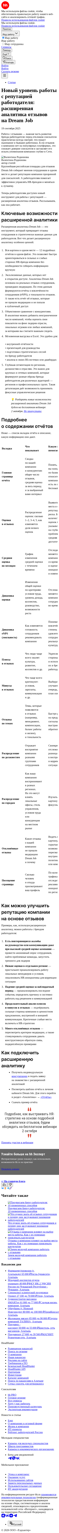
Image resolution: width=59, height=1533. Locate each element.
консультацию (19, 1076)
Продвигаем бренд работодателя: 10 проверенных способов (26, 1210)
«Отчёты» (46, 1097)
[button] (5, 65)
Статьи (12, 82)
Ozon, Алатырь (45, 1296)
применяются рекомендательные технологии (28, 1496)
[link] (6, 58)
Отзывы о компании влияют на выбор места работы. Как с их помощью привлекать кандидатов (33, 1243)
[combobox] (15, 1523)
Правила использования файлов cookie (23, 25)
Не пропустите (32, 411)
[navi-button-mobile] (4, 75)
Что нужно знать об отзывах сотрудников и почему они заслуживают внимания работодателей (32, 1226)
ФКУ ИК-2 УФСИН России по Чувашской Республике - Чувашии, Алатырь (29, 1286)
